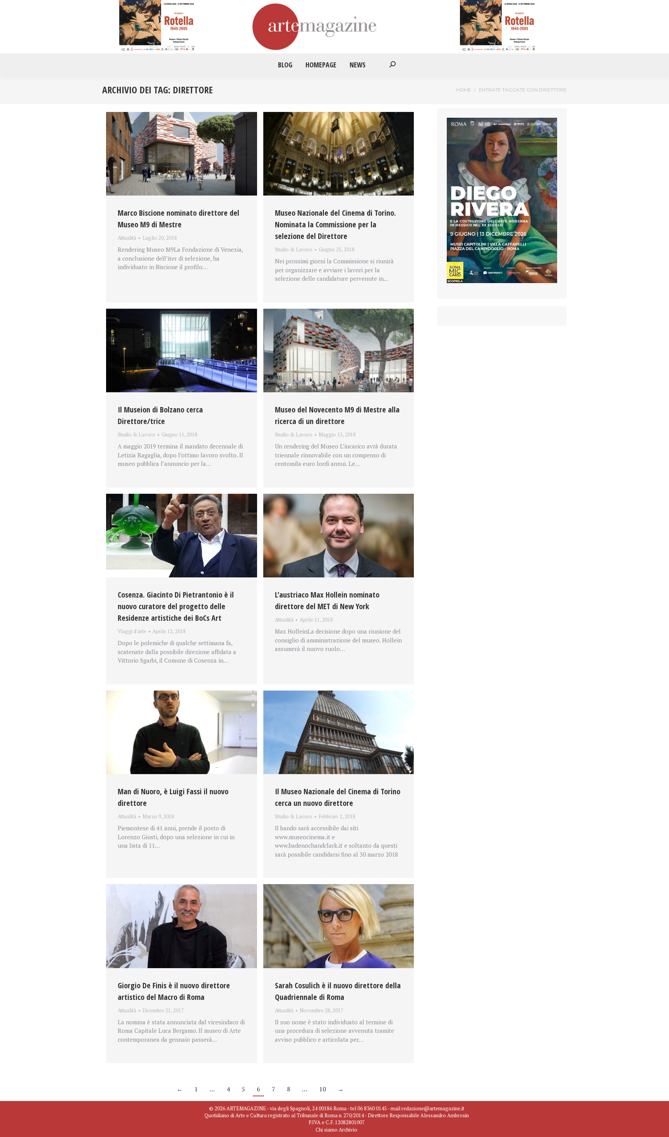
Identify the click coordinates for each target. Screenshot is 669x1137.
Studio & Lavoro (293, 249)
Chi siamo (327, 1129)
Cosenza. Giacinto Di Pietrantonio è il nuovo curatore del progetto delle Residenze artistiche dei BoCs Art (176, 606)
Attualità (127, 237)
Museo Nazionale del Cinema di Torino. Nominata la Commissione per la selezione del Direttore (335, 224)
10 (322, 1089)
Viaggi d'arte (132, 631)
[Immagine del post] (181, 154)
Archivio (348, 1129)
